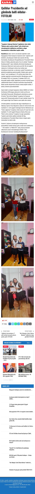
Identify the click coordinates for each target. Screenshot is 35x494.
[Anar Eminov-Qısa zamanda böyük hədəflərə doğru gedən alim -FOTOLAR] (4, 420)
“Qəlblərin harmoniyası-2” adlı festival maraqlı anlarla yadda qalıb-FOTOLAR (8, 335)
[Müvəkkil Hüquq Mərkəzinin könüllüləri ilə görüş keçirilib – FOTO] (10, 350)
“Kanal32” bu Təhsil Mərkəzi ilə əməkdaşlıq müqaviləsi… (19, 449)
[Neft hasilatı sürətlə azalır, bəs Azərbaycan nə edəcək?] (4, 442)
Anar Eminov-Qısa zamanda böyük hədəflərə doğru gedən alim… (20, 419)
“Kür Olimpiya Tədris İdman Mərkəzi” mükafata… (20, 462)
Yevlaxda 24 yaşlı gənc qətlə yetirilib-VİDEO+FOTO (20, 470)
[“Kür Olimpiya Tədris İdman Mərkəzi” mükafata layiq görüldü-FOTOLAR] (4, 464)
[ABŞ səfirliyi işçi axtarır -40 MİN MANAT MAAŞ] (25, 368)
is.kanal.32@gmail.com (13, 484)
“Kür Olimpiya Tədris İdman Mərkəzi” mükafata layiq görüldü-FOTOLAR (27, 335)
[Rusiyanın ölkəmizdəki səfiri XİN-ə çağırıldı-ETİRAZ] (10, 368)
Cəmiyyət (31, 19)
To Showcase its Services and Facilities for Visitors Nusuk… (21, 427)
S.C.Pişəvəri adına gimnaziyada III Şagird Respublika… (18, 405)
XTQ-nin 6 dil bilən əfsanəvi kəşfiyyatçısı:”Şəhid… (20, 433)
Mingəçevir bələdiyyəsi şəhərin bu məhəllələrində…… (20, 390)
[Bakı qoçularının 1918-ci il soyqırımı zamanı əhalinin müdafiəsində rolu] (4, 413)
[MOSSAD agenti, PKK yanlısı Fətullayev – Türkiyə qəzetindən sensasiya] (4, 457)
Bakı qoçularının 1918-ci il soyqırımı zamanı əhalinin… (21, 411)
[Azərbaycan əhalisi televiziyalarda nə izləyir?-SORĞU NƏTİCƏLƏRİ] (4, 398)
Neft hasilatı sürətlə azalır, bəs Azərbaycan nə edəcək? (19, 441)
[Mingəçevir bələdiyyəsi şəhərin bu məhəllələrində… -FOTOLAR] (4, 391)
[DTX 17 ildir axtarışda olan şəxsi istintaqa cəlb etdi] (25, 350)
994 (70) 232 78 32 (26, 484)
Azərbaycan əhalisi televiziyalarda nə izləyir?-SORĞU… (19, 398)
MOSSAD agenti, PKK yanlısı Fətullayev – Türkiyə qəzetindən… (20, 456)
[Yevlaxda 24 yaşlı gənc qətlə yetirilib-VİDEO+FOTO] (4, 471)
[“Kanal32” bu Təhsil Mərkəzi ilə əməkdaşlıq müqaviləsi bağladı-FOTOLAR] (4, 449)
